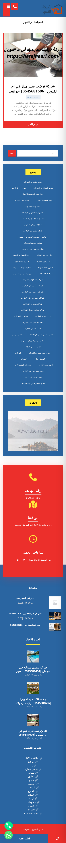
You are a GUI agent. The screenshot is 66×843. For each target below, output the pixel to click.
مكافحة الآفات (31, 758)
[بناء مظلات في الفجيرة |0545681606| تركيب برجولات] (33, 688)
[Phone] (8, 825)
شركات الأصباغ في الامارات (32, 285)
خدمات (31, 783)
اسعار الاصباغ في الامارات (43, 188)
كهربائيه (24, 359)
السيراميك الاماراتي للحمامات (32, 218)
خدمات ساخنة (31, 813)
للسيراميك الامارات (45, 365)
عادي (31, 780)
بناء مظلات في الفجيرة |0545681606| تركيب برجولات (33, 701)
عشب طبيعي (17, 334)
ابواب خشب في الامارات (32, 182)
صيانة (31, 772)
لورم (31, 798)
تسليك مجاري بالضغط (20, 255)
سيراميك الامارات (46, 273)
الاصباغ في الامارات (44, 200)
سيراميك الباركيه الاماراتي (22, 273)
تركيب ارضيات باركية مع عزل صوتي (32, 237)
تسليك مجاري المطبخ (45, 255)
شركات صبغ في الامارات (32, 304)
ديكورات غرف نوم (22, 261)
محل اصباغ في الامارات (22, 365)
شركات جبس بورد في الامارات (32, 298)
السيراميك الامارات (32, 206)
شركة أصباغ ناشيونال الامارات (32, 310)
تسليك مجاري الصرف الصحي (33, 249)
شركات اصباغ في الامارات (33, 279)
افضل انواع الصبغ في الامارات (33, 194)
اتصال (31, 794)
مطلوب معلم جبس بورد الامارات (33, 383)
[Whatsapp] (8, 835)
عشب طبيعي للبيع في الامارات (33, 340)
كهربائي (18, 353)
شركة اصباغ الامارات (43, 316)
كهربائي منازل (39, 359)
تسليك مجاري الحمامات (33, 243)
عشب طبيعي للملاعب (32, 346)
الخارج (31, 791)
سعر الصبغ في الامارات (22, 267)
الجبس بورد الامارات (21, 200)
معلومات (31, 802)
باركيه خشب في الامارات (32, 230)
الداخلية (31, 787)
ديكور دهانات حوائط (45, 267)
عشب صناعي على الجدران (32, 322)
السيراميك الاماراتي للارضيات (32, 212)
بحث (11, 153)
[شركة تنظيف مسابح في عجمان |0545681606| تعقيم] (33, 656)
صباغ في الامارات (21, 316)
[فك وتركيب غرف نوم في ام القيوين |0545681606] (33, 720)
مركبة (31, 762)
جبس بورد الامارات (43, 261)
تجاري (31, 776)
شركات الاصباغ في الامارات (32, 292)
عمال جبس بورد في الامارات (39, 353)
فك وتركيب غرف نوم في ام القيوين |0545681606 (33, 732)
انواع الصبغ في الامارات (32, 224)
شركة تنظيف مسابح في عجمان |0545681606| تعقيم (33, 669)
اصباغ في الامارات (19, 188)
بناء (31, 765)
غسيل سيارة (31, 769)
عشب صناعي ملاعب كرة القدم (41, 334)
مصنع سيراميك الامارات (33, 377)
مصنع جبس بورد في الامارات (32, 371)
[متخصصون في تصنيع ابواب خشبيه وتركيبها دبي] (52, 8)
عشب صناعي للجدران (32, 328)
